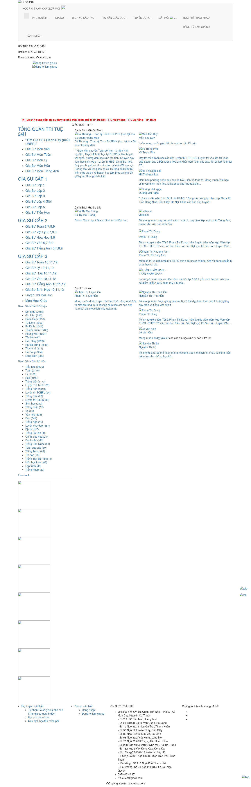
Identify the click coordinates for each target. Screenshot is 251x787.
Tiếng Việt (35, 381)
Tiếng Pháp (34, 469)
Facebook (24, 475)
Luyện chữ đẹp (37, 425)
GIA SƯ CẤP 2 (32, 220)
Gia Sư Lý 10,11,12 (39, 267)
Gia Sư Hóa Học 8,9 (40, 237)
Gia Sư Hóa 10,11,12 (40, 273)
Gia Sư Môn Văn (37, 148)
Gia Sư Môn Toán (38, 154)
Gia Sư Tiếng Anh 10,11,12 (45, 283)
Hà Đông (34, 352)
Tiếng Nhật (34, 407)
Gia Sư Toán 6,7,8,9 (40, 226)
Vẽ (29, 411)
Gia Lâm (33, 315)
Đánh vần (34, 440)
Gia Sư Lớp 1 (35, 184)
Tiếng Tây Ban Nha (38, 458)
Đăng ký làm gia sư (93, 713)
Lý (30, 374)
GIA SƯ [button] (60, 17)
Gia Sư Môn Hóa (37, 165)
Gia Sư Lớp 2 (35, 190)
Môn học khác (36, 462)
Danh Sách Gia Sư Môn (32, 361)
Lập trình (33, 466)
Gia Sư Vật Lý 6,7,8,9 (41, 231)
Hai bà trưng (36, 344)
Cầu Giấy (35, 341)
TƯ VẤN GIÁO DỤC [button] (114, 17)
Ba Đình (34, 326)
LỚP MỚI (54, 8)
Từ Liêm (34, 322)
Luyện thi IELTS (37, 400)
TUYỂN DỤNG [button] (142, 17)
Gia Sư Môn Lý (36, 159)
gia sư (164, 338)
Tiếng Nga (34, 422)
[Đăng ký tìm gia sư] (45, 62)
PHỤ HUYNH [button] (40, 17)
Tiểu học (34, 367)
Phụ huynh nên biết (32, 706)
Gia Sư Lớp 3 (35, 195)
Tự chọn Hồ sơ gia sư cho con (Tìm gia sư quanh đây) (45, 711)
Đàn (31, 418)
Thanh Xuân (36, 330)
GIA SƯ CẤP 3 (32, 256)
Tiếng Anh (35, 389)
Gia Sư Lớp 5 (35, 206)
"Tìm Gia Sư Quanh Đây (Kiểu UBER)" (47, 141)
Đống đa (34, 311)
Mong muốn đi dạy (150, 338)
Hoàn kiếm (35, 319)
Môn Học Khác (36, 300)
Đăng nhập (88, 710)
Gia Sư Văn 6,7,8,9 (39, 242)
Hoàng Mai (35, 333)
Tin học (32, 455)
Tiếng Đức (34, 396)
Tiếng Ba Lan (35, 433)
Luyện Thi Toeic (37, 385)
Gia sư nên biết (83, 706)
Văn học (33, 414)
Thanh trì (34, 348)
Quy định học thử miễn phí (43, 721)
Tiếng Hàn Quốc (37, 444)
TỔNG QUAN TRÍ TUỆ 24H (40, 131)
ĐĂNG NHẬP (33, 36)
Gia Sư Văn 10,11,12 (40, 278)
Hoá (32, 378)
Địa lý (32, 429)
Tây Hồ (33, 337)
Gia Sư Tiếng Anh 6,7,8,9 (44, 248)
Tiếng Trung (35, 451)
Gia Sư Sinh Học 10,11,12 (44, 289)
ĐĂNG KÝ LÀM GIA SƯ (196, 27)
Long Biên (34, 355)
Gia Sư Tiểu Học (37, 212)
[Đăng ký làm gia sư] (44, 66)
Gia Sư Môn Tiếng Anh (42, 170)
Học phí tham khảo (39, 717)
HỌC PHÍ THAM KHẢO (35, 8)
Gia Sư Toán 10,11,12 (41, 262)
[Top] (245, 776)
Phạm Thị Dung (148, 237)
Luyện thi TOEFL (38, 392)
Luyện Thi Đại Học (39, 294)
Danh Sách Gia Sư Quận (32, 306)
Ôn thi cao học (36, 436)
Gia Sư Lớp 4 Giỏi (38, 201)
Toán (32, 370)
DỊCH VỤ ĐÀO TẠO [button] (83, 17)
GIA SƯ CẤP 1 (32, 178)
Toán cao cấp (36, 447)
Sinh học (33, 403)
